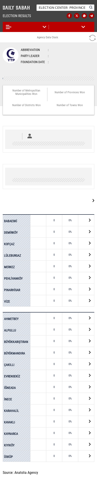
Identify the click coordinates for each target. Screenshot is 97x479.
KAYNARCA (11, 433)
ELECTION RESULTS (21, 16)
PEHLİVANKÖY (13, 278)
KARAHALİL (11, 410)
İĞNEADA (10, 387)
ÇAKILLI (9, 364)
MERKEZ (9, 267)
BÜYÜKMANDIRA (14, 353)
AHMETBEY (11, 319)
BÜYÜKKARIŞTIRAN (16, 341)
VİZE (7, 301)
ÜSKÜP (8, 456)
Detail (85, 220)
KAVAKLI (9, 422)
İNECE (8, 399)
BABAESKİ (10, 221)
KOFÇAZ (9, 244)
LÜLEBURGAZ (12, 255)
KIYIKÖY (9, 445)
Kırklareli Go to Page (73, 200)
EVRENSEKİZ (12, 376)
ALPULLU (10, 330)
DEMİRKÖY (11, 232)
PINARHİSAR (12, 290)
